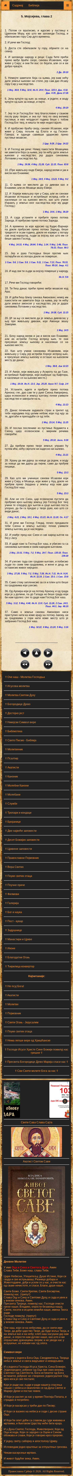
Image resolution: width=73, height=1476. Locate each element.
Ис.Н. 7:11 (50, 573)
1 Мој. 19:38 (50, 312)
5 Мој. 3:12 (12, 603)
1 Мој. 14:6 (48, 212)
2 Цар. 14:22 (62, 143)
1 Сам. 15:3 (49, 576)
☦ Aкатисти (12, 995)
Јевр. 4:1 (63, 265)
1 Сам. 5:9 (22, 262)
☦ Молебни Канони (17, 785)
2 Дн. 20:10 (62, 72)
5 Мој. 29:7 (40, 552)
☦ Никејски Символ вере (20, 722)
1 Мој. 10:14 (16, 384)
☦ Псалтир (11, 758)
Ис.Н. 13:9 (37, 603)
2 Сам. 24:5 (62, 603)
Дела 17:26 (62, 93)
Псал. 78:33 (62, 262)
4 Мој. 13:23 (50, 179)
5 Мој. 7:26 (38, 573)
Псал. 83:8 (62, 164)
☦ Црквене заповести (18, 848)
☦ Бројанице (13, 821)
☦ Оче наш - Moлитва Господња (25, 677)
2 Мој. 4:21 (13, 517)
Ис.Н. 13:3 (29, 384)
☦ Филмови (12, 894)
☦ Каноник (11, 776)
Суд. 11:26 (49, 603)
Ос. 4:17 (64, 517)
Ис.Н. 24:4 (38, 90)
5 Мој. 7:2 (28, 552)
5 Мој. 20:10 (49, 440)
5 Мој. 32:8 (25, 90)
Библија (34, 5)
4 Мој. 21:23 (39, 517)
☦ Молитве (12, 1004)
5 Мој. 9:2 (63, 179)
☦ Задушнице (13, 930)
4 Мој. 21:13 (62, 404)
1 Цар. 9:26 (48, 143)
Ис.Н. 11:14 (36, 576)
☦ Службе (11, 803)
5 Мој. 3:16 (62, 627)
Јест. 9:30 (62, 440)
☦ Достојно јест (14, 713)
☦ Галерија (12, 903)
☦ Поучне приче (15, 885)
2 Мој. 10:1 (26, 517)
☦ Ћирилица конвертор (19, 966)
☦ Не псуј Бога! (14, 986)
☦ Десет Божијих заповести (22, 839)
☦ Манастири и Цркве (18, 939)
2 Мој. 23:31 (16, 552)
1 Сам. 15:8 (62, 576)
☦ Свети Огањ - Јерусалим (21, 1022)
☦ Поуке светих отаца (18, 876)
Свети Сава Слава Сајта (36, 1122)
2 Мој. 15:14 (48, 422)
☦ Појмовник (13, 1013)
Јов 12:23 (63, 366)
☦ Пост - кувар (14, 921)
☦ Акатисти (12, 767)
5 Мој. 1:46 (55, 244)
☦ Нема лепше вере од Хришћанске (27, 1040)
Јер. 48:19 (63, 606)
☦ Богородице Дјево (17, 704)
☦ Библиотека (13, 731)
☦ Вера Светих (14, 866)
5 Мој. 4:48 (24, 603)
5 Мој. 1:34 (42, 244)
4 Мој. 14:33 (15, 244)
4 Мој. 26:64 (29, 244)
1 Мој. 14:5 (37, 179)
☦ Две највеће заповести (20, 830)
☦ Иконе (10, 948)
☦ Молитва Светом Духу (20, 695)
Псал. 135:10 (54, 552)
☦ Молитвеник (14, 749)
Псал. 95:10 (51, 265)
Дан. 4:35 (51, 93)
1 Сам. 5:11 (35, 262)
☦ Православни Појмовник (22, 857)
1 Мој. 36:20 (62, 212)
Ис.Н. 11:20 (52, 517)
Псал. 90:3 (62, 247)
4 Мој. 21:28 (37, 164)
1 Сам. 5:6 (10, 262)
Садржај (17, 5)
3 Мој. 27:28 (13, 573)
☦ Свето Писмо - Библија (20, 740)
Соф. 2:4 (63, 384)
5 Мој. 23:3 (62, 472)
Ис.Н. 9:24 (62, 573)
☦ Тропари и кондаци (18, 812)
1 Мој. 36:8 (13, 90)
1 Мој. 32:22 (35, 627)
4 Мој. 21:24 (49, 627)
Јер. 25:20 (41, 384)
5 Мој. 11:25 (62, 422)
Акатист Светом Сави (36, 1161)
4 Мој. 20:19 (62, 107)
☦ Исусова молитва (17, 686)
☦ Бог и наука (13, 912)
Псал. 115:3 (51, 90)
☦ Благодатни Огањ (17, 957)
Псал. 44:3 (50, 606)
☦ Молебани (12, 794)
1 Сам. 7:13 (48, 262)
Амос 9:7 (53, 384)
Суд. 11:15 (50, 164)
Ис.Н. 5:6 (63, 277)
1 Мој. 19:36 (23, 164)
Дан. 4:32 (63, 90)
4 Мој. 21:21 (62, 455)
